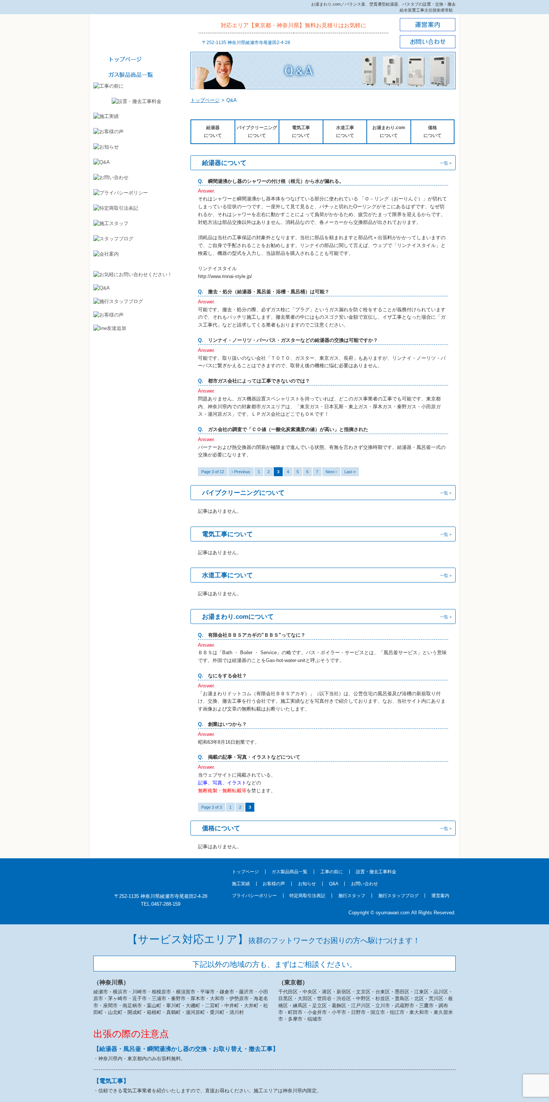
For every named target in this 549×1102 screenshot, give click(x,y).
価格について (432, 131)
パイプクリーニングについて (257, 131)
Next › (331, 471)
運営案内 (440, 895)
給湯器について (213, 131)
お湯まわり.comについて (388, 131)
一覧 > (446, 163)
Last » (350, 471)
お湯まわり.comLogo (136, 34)
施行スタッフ (351, 895)
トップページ (205, 100)
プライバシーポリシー (254, 895)
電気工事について (301, 131)
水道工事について (345, 131)
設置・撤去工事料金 (376, 872)
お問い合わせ (364, 883)
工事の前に (331, 872)
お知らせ (307, 883)
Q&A (333, 883)
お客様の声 (274, 883)
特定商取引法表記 (307, 895)
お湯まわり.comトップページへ (160, 875)
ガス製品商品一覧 (289, 872)
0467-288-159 (165, 904)
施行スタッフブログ (398, 895)
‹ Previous (241, 471)
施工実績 (241, 883)
